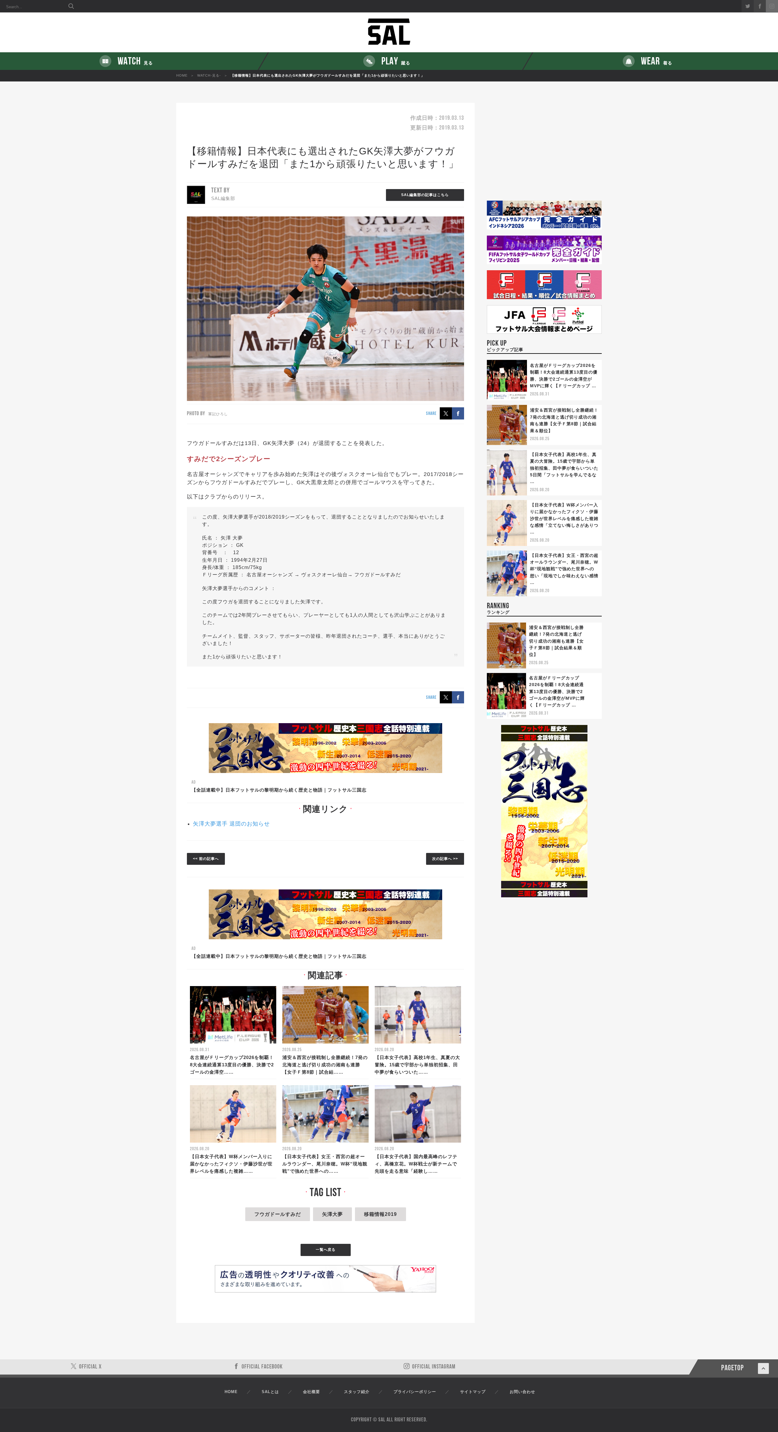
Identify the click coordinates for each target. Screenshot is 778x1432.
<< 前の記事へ (206, 859)
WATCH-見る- (209, 75)
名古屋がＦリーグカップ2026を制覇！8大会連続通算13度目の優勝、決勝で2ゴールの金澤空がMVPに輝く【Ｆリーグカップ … (557, 691)
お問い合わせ (522, 1391)
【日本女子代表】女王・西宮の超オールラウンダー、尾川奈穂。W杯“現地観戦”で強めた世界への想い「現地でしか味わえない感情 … (564, 569)
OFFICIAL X (90, 1367)
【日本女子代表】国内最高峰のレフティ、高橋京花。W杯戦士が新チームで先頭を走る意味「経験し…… (416, 1164)
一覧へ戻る (326, 1249)
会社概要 (311, 1391)
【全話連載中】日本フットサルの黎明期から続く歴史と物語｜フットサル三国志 (279, 789)
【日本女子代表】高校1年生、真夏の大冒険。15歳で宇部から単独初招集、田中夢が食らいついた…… (417, 1065)
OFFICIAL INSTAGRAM (434, 1367)
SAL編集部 (223, 198)
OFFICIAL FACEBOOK (262, 1367)
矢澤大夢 (332, 1214)
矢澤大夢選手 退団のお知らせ (231, 824)
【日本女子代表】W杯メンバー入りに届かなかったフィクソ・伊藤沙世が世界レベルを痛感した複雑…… (231, 1164)
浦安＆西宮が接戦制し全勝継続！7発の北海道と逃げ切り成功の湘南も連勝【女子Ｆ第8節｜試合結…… (325, 1065)
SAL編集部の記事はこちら (425, 195)
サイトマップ (473, 1391)
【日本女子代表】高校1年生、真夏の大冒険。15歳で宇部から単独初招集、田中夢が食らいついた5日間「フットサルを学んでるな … (564, 468)
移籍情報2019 (380, 1214)
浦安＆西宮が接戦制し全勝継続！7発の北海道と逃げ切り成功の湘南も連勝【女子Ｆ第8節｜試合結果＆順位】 (556, 641)
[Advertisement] (544, 152)
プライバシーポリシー (415, 1391)
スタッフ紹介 (357, 1391)
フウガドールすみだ (277, 1214)
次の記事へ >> (445, 859)
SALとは (270, 1391)
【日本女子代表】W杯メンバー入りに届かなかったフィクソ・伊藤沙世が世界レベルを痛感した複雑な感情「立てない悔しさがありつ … (564, 518)
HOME (182, 75)
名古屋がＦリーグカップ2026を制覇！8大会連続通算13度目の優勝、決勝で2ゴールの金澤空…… (232, 1065)
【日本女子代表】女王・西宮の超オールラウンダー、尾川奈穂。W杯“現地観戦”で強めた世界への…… (324, 1164)
